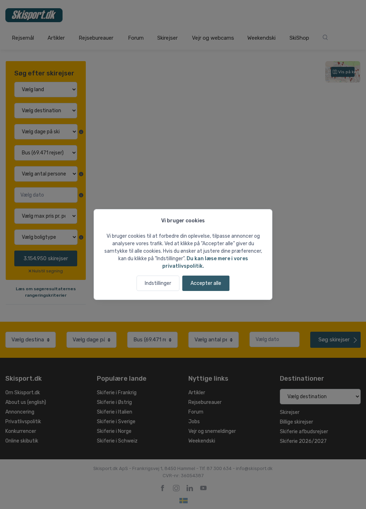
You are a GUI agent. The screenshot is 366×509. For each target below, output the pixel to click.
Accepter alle (206, 283)
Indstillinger (158, 283)
